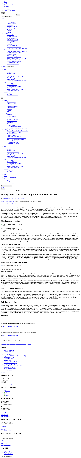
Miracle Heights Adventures (14, 57)
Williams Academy (11, 55)
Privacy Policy (9, 384)
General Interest (9, 350)
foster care (8, 203)
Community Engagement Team (10, 326)
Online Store (10, 83)
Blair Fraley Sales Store (13, 87)
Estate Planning (11, 78)
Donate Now (10, 72)
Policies (9, 32)
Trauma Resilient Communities (13, 365)
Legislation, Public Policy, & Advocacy (15, 356)
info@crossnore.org (6, 416)
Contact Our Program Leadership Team (17, 48)
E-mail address (5, 378)
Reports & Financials (12, 26)
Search (3, 13)
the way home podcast (10, 368)
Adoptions (9, 44)
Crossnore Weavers (12, 85)
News (5, 2)
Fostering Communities (10, 361)
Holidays (7, 360)
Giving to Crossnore (12, 70)
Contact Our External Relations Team (16, 80)
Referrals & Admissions (10, 4)
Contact (6, 92)
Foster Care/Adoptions (10, 363)
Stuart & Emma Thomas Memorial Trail (17, 59)
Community (7, 49)
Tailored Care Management (14, 47)
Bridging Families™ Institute (14, 52)
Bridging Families (12, 36)
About (5, 20)
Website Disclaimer (8, 454)
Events (5, 3)
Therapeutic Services (12, 38)
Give (5, 69)
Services (6, 33)
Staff (8, 7)
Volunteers (11, 201)
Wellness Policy (8, 452)
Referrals (3, 426)
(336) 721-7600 (4, 429)
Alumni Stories (9, 357)
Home (2, 201)
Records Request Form (12, 95)
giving (20, 203)
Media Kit (9, 29)
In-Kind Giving (11, 73)
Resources (6, 6)
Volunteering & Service (13, 64)
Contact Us (10, 93)
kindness (17, 203)
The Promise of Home (9, 10)
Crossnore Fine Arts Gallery (14, 86)
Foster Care (10, 42)
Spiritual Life (8, 358)
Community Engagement (13, 62)
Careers (9, 30)
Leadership (9, 25)
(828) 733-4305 (4, 415)
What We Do (10, 35)
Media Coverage (11, 28)
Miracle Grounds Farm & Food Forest (16, 58)
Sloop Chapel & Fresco (13, 90)
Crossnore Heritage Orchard (14, 61)
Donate (2, 18)
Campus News (9, 351)
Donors (7, 353)
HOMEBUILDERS (12, 40)
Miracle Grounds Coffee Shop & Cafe (16, 89)
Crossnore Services (10, 367)
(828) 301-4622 (4, 443)
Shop (5, 82)
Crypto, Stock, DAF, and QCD (15, 76)
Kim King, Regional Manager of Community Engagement (16, 344)
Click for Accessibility (6, 16)
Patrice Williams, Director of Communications (13, 198)
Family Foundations (12, 41)
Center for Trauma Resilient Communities (17, 51)
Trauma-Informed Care (12, 23)
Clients (8, 9)
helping (13, 203)
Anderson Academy (12, 54)
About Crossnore (11, 22)
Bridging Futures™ (12, 45)
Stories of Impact (11, 79)
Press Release (8, 370)
